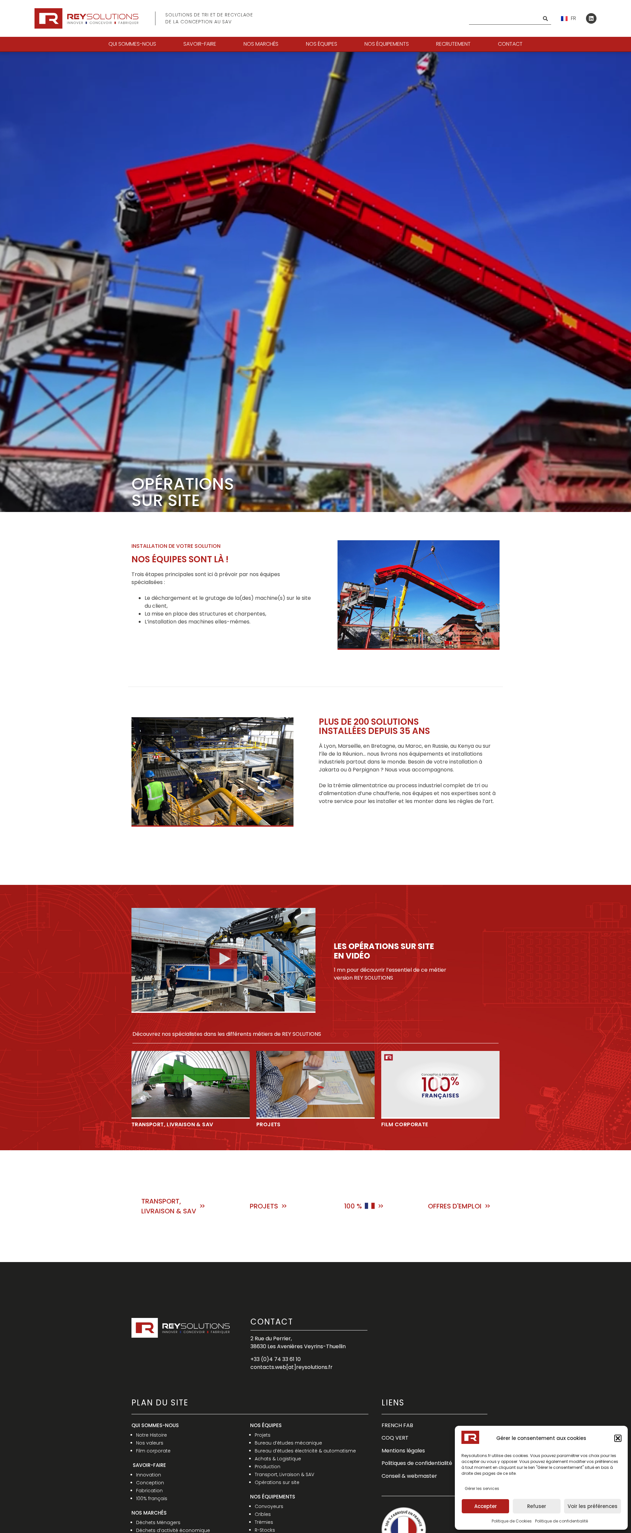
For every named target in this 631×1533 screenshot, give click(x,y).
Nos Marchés (261, 44)
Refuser (536, 1506)
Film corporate (153, 1451)
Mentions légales (403, 1450)
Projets (262, 1435)
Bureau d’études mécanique (288, 1443)
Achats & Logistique (278, 1458)
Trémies (264, 1522)
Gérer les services (482, 1488)
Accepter (485, 1506)
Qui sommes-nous (132, 44)
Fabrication (149, 1490)
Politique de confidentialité (561, 1521)
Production (267, 1466)
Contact (510, 44)
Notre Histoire (151, 1435)
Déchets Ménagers (158, 1522)
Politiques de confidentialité (417, 1463)
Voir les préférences (593, 1506)
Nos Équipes (321, 44)
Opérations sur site (277, 1482)
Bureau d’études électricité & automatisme (305, 1451)
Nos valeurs (149, 1443)
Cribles (263, 1514)
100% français (151, 1498)
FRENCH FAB (397, 1425)
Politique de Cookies (512, 1521)
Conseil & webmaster (409, 1476)
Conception (150, 1482)
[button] (618, 1438)
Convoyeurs (269, 1506)
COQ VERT (395, 1438)
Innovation (148, 1475)
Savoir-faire (199, 44)
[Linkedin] (591, 18)
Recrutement (453, 44)
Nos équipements (386, 44)
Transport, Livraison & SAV (284, 1474)
